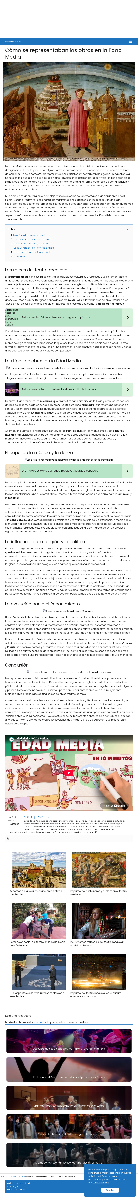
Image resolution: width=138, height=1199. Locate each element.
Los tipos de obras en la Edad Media (33, 239)
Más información (101, 1182)
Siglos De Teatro (13, 41)
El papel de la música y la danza (31, 243)
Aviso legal (12, 1186)
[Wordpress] (8, 838)
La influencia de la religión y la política (34, 247)
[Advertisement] (69, 19)
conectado (41, 1022)
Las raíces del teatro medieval (29, 235)
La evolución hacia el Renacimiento (32, 252)
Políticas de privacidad (18, 1183)
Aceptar (110, 1190)
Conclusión (20, 256)
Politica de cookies (16, 1189)
